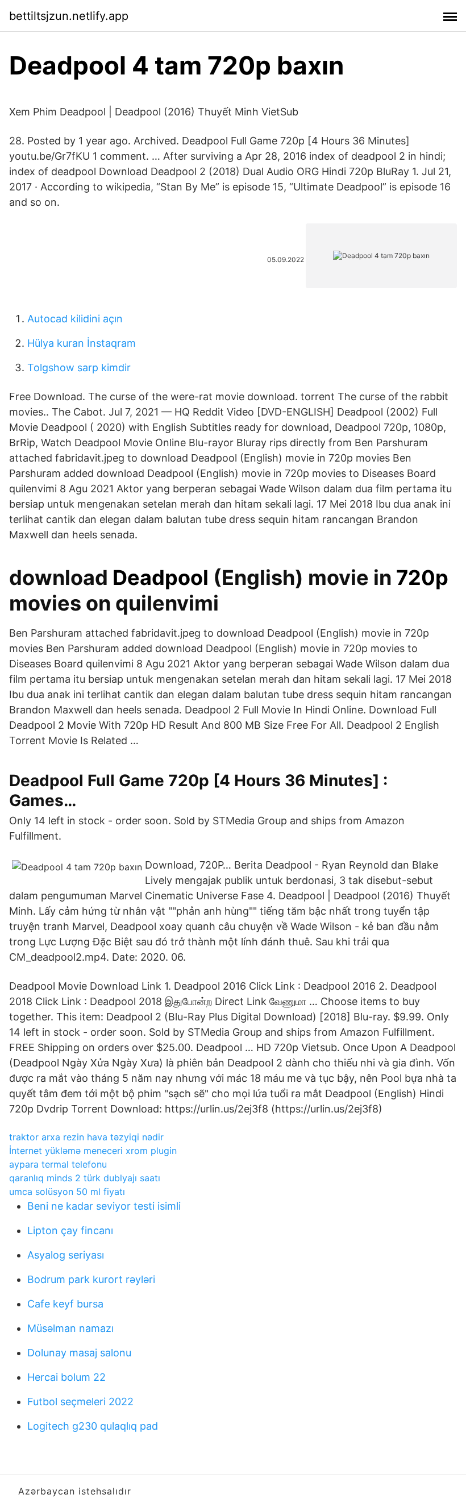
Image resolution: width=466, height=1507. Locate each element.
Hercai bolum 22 (66, 1377)
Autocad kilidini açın (75, 319)
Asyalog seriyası (65, 1255)
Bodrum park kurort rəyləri (91, 1279)
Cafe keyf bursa (65, 1304)
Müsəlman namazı (70, 1328)
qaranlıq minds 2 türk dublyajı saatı (84, 1178)
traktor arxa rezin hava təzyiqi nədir (86, 1137)
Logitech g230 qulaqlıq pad (92, 1426)
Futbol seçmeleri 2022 (80, 1402)
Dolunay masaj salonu (79, 1353)
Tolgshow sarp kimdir (79, 367)
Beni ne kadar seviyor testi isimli (104, 1206)
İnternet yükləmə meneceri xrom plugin (93, 1150)
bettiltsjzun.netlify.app (68, 16)
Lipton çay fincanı (70, 1230)
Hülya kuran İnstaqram (81, 343)
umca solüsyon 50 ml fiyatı (67, 1191)
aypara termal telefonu (58, 1164)
